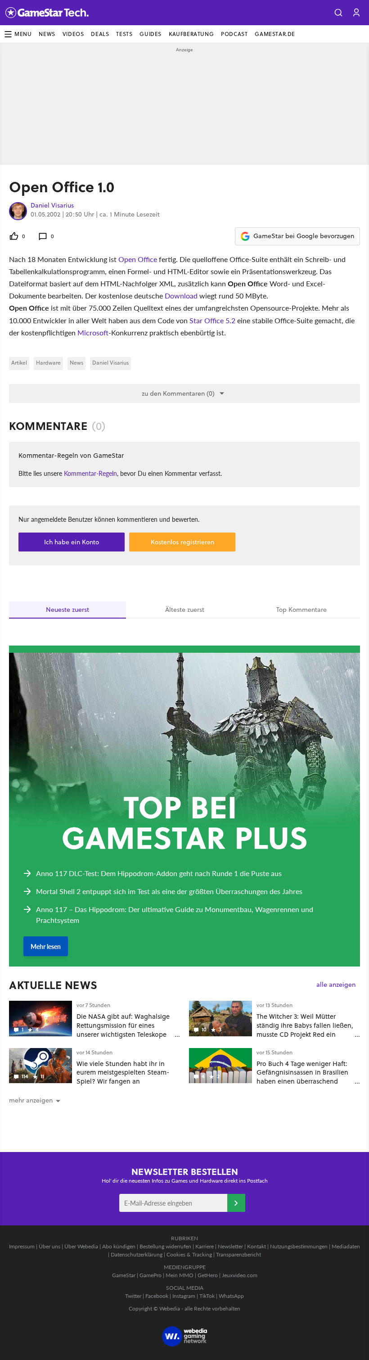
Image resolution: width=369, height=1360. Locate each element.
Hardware (48, 362)
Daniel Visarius (52, 205)
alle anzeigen (336, 984)
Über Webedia (81, 1246)
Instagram (183, 1296)
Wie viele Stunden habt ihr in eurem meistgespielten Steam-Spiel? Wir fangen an (123, 1072)
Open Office (137, 259)
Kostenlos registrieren (182, 542)
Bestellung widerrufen (165, 1246)
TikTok (207, 1296)
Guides (151, 34)
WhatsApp (231, 1296)
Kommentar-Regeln (90, 473)
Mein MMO (180, 1275)
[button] (338, 12)
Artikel (19, 362)
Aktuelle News (53, 985)
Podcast (234, 34)
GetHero (208, 1275)
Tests (124, 34)
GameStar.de (275, 34)
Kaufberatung (191, 34)
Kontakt (256, 1246)
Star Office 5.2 (212, 320)
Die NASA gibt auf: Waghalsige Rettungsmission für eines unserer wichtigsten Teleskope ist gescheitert (123, 1030)
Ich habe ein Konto (71, 542)
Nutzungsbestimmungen (299, 1246)
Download (181, 295)
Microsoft (92, 332)
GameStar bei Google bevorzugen (303, 235)
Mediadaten (346, 1246)
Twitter (133, 1296)
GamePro (151, 1275)
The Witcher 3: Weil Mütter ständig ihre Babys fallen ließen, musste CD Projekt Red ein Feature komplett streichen (304, 1030)
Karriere (204, 1246)
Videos (73, 34)
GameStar (123, 1275)
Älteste (184, 609)
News (47, 34)
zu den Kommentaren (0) (178, 393)
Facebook (156, 1296)
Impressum (22, 1246)
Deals (100, 34)
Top (301, 609)
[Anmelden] (236, 1203)
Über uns (49, 1246)
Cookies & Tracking (189, 1254)
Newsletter (230, 1246)
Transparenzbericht (238, 1254)
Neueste (67, 609)
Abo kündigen (118, 1246)
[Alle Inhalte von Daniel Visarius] (18, 211)
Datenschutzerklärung (136, 1254)
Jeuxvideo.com (239, 1275)
